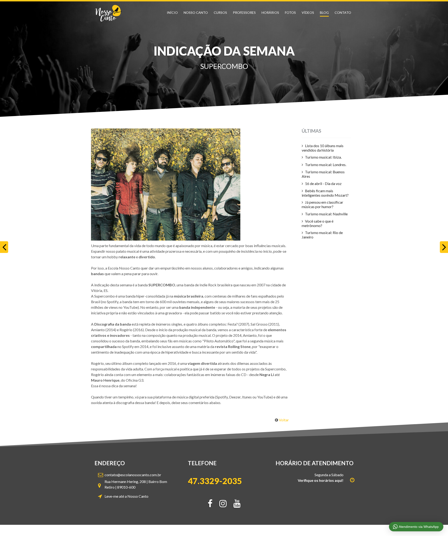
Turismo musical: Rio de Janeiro (322, 234)
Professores (244, 12)
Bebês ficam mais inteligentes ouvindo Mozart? (325, 192)
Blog (324, 12)
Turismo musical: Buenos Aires (323, 174)
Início (172, 12)
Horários (270, 12)
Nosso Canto (196, 12)
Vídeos (308, 12)
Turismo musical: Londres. (325, 164)
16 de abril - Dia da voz (323, 183)
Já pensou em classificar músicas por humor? (322, 204)
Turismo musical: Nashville (326, 214)
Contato (343, 12)
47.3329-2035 (215, 481)
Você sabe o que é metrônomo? (317, 223)
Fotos (290, 12)
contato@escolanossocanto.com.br (133, 474)
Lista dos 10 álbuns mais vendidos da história (322, 147)
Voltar (284, 420)
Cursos (220, 12)
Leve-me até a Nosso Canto (126, 496)
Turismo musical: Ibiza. (323, 157)
